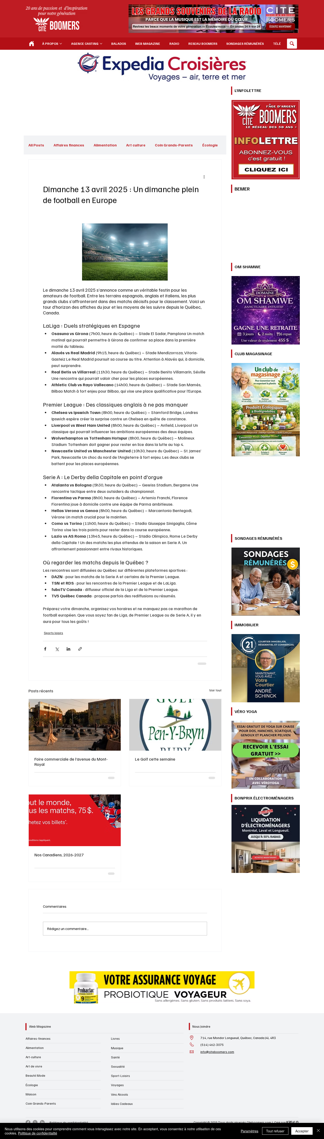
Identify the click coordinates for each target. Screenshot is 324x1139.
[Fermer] (318, 1131)
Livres (115, 952)
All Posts (36, 145)
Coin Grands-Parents (174, 145)
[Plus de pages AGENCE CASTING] (101, 43)
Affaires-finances (38, 952)
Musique (117, 962)
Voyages (117, 999)
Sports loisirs (52, 632)
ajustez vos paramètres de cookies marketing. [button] (269, 481)
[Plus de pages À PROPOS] (61, 43)
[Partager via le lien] (80, 647)
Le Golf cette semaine (155, 757)
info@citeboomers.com (217, 965)
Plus (206, 145)
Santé (115, 971)
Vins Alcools (119, 1008)
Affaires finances (69, 145)
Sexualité (118, 980)
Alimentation (105, 145)
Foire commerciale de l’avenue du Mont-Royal (71, 760)
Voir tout (215, 689)
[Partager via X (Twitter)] (57, 647)
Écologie (32, 999)
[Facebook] (28, 1036)
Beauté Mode (35, 989)
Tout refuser (275, 1131)
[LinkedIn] (42, 1036)
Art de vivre (34, 980)
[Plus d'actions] (204, 176)
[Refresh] (32, 44)
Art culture (135, 145)
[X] (35, 1036)
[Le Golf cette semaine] (175, 723)
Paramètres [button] (249, 1131)
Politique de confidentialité (69, 1037)
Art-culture (33, 971)
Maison (31, 1008)
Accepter (302, 1131)
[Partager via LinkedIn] (68, 647)
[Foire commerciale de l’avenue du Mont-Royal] (75, 723)
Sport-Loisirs (120, 990)
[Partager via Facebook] (45, 647)
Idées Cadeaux (122, 1017)
